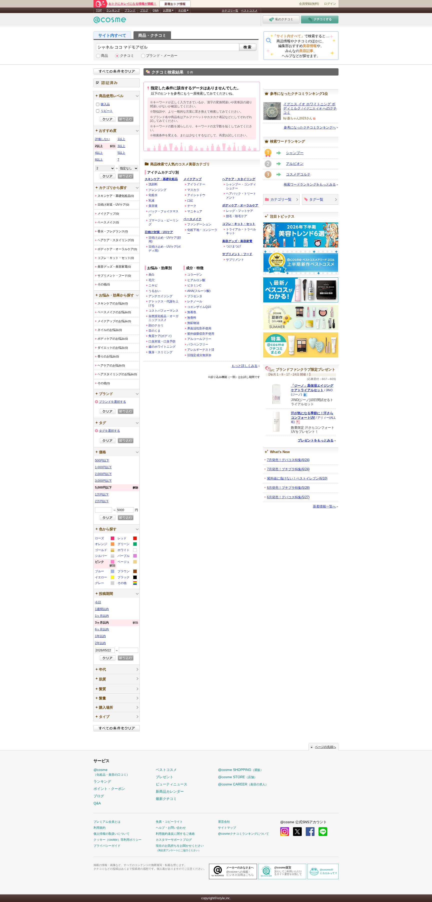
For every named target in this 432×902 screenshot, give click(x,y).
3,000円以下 (103, 481)
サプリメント (235, 259)
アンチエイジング (160, 296)
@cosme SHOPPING (240, 770)
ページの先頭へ (325, 747)
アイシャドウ (196, 195)
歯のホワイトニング (162, 346)
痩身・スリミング (160, 352)
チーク (191, 206)
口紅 (190, 200)
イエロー (104, 578)
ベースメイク (193, 219)
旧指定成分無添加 (199, 355)
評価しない (102, 139)
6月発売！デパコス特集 (288, 497)
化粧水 (153, 195)
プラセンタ (194, 296)
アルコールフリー (199, 339)
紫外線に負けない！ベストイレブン (297, 478)
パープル (127, 556)
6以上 (99, 159)
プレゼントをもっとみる (316, 440)
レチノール (194, 301)
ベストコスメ (249, 10)
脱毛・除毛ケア (236, 216)
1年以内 (100, 636)
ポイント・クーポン (109, 789)
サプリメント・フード (237, 254)
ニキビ (153, 285)
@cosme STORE (237, 777)
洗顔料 (153, 184)
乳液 (151, 200)
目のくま (154, 330)
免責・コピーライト (169, 821)
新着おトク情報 (175, 4)
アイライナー (196, 184)
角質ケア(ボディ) (160, 336)
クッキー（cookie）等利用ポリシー (118, 839)
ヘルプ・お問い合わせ (171, 827)
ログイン (330, 4)
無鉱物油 (193, 323)
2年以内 (100, 643)
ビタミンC (194, 285)
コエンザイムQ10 (199, 307)
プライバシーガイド (107, 845)
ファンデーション (199, 224)
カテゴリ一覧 (230, 10)
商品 (104, 56)
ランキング (113, 10)
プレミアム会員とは (107, 821)
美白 (151, 274)
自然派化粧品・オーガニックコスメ (163, 318)
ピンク (105, 564)
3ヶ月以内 (116, 622)
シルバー (104, 556)
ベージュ (127, 562)
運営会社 (224, 821)
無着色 (191, 312)
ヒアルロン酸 (196, 280)
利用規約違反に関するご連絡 (175, 833)
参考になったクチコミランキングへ (310, 127)
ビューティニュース (171, 784)
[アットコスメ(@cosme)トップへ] (110, 21)
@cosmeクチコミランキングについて (243, 833)
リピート (107, 111)
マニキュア (194, 211)
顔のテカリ (156, 325)
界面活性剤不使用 (199, 328)
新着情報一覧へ (324, 506)
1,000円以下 (103, 467)
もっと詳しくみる (245, 366)
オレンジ (104, 544)
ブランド (130, 10)
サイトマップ (227, 827)
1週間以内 (102, 609)
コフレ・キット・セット (238, 224)
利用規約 (100, 827)
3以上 (121, 146)
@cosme (112, 772)
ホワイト (127, 550)
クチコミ (127, 56)
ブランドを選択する (112, 401)
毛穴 (151, 280)
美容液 (153, 206)
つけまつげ (233, 246)
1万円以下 (102, 494)
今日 (98, 602)
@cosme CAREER (243, 784)
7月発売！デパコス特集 (288, 460)
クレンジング (157, 190)
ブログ (144, 10)
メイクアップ (193, 179)
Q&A (155, 10)
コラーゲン (194, 274)
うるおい (154, 291)
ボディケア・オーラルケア (240, 205)
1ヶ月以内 (102, 616)
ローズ (104, 539)
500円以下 (102, 460)
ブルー (104, 572)
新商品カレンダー (170, 791)
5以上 (121, 153)
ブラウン (127, 572)
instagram (284, 831)
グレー (104, 583)
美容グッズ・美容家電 (237, 241)
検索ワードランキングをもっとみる (310, 184)
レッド (127, 539)
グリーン (127, 544)
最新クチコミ (166, 799)
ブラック (127, 578)
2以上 (105, 146)
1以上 (121, 139)
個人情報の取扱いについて (112, 833)
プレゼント (164, 777)
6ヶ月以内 (102, 629)
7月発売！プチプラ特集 (288, 469)
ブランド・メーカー (162, 56)
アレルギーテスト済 (200, 349)
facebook (310, 831)
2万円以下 (102, 501)
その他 (127, 583)
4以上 (99, 153)
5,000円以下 (116, 487)
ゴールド (104, 550)
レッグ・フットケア (239, 211)
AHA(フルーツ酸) (198, 291)
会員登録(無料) (309, 4)
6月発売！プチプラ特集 (288, 488)
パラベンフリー (197, 344)
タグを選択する (109, 430)
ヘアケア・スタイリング (238, 179)
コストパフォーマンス (163, 310)
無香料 (191, 317)
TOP (99, 10)
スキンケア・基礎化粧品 (161, 179)
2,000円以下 (103, 474)
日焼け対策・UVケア (159, 232)
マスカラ (193, 190)
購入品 (105, 104)
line (322, 831)
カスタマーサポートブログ (174, 839)
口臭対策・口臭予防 (162, 341)
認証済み (117, 82)
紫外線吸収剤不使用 (200, 333)
